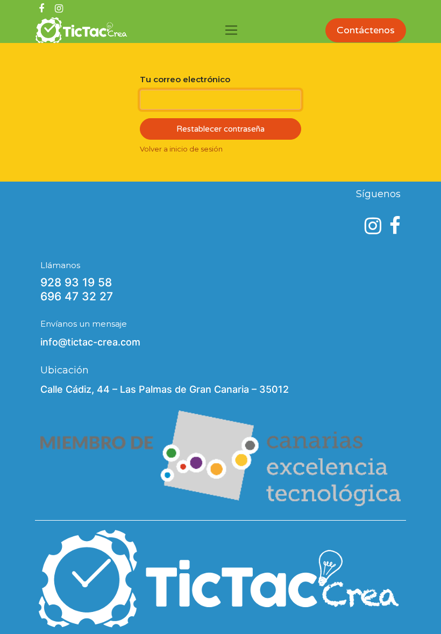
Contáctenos (366, 30)
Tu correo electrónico (185, 79)
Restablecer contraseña (220, 129)
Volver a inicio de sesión (181, 149)
